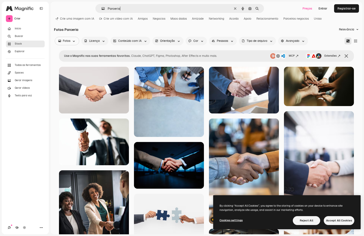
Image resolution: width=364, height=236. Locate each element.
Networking (216, 18)
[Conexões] (9, 227)
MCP (292, 55)
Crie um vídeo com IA (118, 18)
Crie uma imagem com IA (77, 18)
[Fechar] (346, 56)
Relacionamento (267, 18)
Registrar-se (346, 8)
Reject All (306, 220)
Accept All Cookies (339, 220)
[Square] (355, 41)
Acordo (234, 18)
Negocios (159, 18)
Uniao (318, 18)
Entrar (322, 8)
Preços (307, 8)
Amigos (143, 18)
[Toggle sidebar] (41, 8)
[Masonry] (348, 41)
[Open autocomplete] (101, 8)
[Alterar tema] (24, 227)
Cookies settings (231, 220)
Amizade (198, 18)
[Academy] (16, 227)
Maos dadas (178, 18)
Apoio (247, 18)
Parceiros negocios (296, 18)
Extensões (330, 55)
